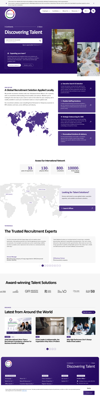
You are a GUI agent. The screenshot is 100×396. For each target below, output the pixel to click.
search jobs (40, 41)
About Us (65, 11)
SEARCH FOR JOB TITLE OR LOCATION (13, 40)
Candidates (55, 11)
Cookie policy (24, 390)
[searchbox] (22, 41)
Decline (89, 388)
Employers (45, 11)
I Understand (89, 393)
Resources (74, 11)
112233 (92, 9)
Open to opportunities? (32, 45)
